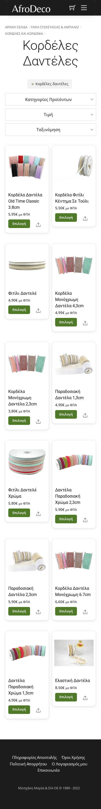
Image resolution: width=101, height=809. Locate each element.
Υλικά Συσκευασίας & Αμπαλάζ (55, 27)
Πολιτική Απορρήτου (28, 763)
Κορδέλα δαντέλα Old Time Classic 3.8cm (25, 201)
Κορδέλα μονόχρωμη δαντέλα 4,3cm (69, 299)
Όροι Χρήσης (73, 757)
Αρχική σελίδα (16, 27)
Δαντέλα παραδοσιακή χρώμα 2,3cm (67, 496)
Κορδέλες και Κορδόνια (24, 33)
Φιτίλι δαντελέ (22, 293)
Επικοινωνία (49, 770)
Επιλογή (19, 223)
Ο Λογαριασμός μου (69, 763)
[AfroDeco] (30, 8)
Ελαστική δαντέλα (72, 680)
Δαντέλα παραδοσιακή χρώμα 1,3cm (20, 687)
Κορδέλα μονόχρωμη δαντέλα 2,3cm (22, 397)
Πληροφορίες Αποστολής (34, 757)
